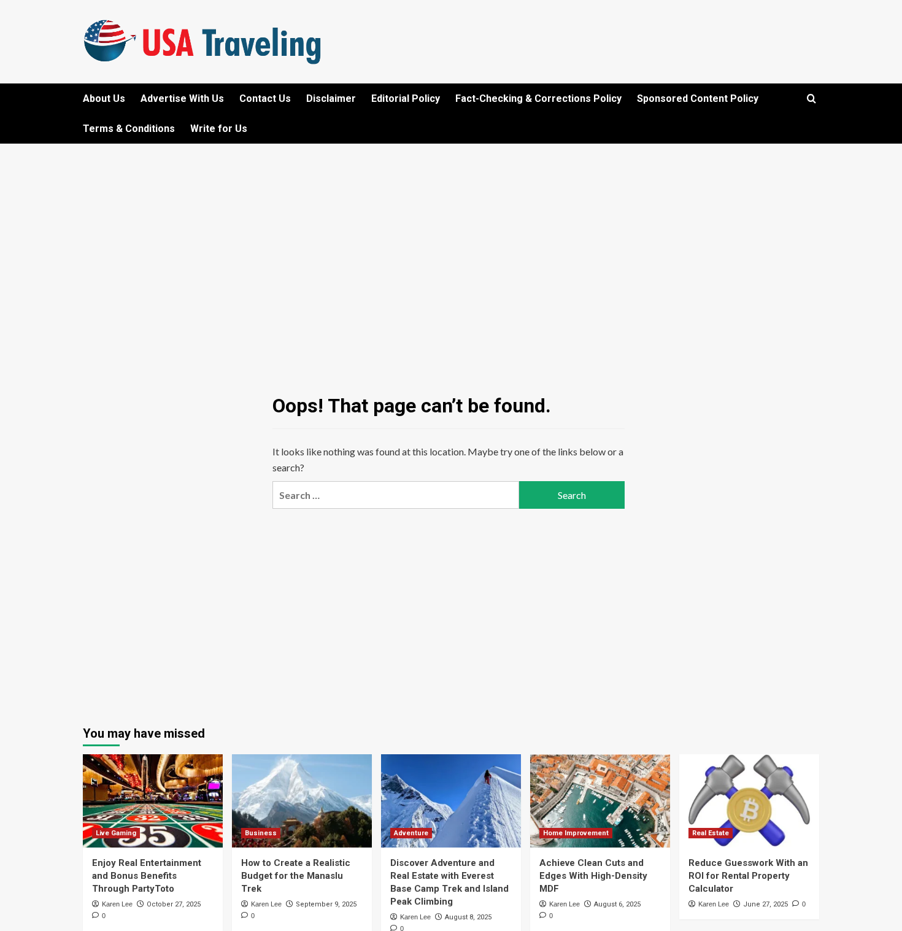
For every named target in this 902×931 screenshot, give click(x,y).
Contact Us (265, 98)
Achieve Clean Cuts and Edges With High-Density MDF (593, 875)
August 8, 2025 (468, 917)
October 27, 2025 (174, 904)
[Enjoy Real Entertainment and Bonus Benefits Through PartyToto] (153, 801)
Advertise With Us (182, 98)
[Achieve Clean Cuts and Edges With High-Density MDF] (600, 801)
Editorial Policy (405, 98)
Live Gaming (116, 833)
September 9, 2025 (326, 904)
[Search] (811, 99)
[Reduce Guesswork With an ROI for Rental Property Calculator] (749, 801)
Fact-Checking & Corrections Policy (538, 98)
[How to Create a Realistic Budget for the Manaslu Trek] (302, 801)
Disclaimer (331, 98)
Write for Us (218, 128)
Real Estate (710, 833)
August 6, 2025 (617, 904)
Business (261, 833)
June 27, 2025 (765, 904)
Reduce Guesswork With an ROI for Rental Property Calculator (748, 875)
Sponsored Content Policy (697, 98)
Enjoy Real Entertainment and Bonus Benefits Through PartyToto (146, 875)
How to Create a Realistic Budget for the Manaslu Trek (295, 875)
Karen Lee (117, 904)
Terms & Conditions (129, 128)
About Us (104, 98)
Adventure (411, 833)
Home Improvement (576, 833)
